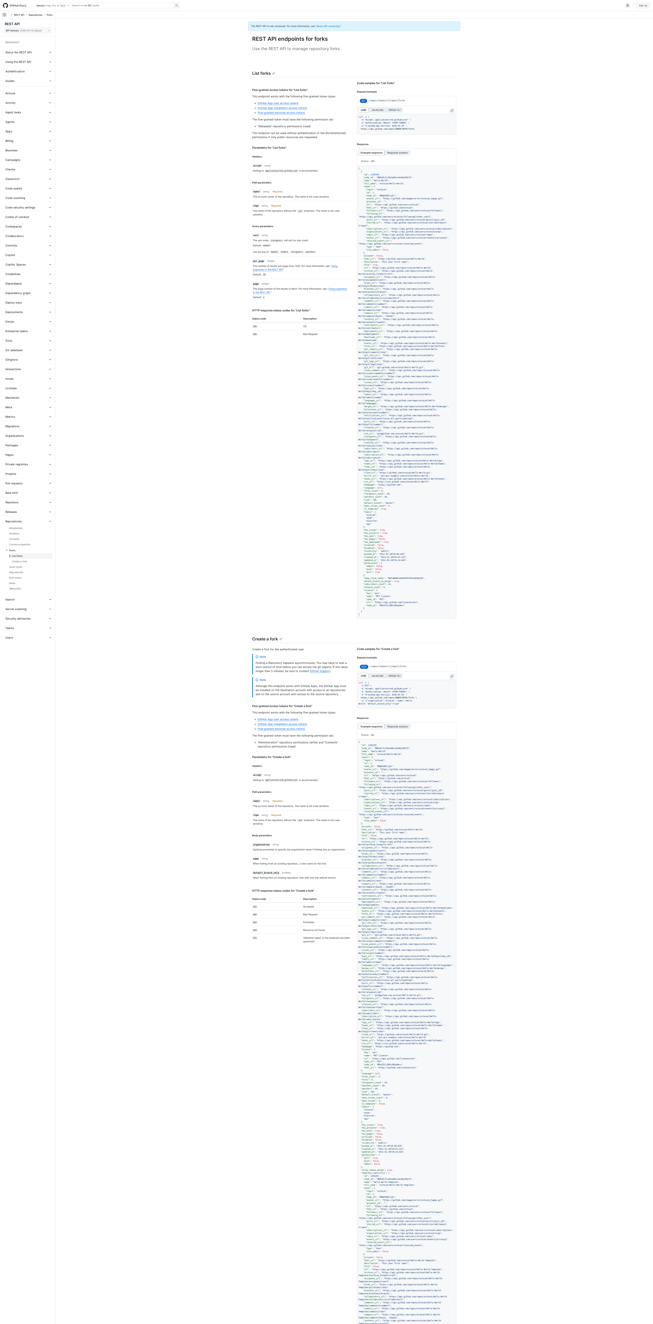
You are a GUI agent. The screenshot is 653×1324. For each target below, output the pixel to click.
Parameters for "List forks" (269, 147)
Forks (50, 14)
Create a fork (265, 639)
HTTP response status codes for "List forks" (281, 310)
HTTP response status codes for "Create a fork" (283, 890)
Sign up (643, 5)
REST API (19, 14)
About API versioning (328, 26)
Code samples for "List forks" (376, 83)
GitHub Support (320, 671)
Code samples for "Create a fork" (378, 649)
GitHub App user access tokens (278, 103)
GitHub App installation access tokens (282, 108)
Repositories (35, 14)
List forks (261, 73)
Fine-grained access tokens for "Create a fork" (282, 706)
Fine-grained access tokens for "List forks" (280, 90)
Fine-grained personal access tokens (281, 112)
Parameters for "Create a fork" (271, 757)
